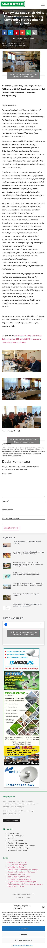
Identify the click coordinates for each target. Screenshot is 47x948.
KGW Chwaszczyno (15, 836)
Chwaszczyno (13, 833)
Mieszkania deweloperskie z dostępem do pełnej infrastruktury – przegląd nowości (28, 584)
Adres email (7, 510)
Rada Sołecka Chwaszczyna (19, 848)
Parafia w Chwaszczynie (17, 843)
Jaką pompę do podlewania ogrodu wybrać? (26, 594)
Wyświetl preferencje (23, 940)
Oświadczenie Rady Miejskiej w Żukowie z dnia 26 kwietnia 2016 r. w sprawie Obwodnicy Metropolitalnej (21, 339)
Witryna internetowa (10, 518)
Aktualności (29, 38)
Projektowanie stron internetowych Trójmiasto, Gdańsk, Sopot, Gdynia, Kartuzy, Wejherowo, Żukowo (25, 884)
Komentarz (7, 473)
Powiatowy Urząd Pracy (17, 874)
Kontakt (11, 838)
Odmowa (23, 934)
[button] (44, 907)
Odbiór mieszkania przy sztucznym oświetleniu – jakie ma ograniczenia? (26, 574)
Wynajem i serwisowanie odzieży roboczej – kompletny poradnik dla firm (28, 553)
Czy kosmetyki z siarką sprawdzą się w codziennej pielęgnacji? (27, 605)
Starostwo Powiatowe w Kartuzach (22, 872)
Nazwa (5, 501)
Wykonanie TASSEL (24, 898)
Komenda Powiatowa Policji (19, 877)
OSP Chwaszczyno (15, 841)
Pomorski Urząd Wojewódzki (19, 879)
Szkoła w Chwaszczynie (17, 850)
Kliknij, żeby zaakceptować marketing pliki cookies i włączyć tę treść (23, 75)
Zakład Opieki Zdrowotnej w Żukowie (23, 869)
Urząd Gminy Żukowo (16, 867)
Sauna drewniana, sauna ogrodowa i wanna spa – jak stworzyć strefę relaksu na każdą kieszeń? (28, 564)
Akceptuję (23, 928)
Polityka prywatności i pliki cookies (22, 945)
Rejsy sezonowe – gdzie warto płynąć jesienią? (27, 542)
